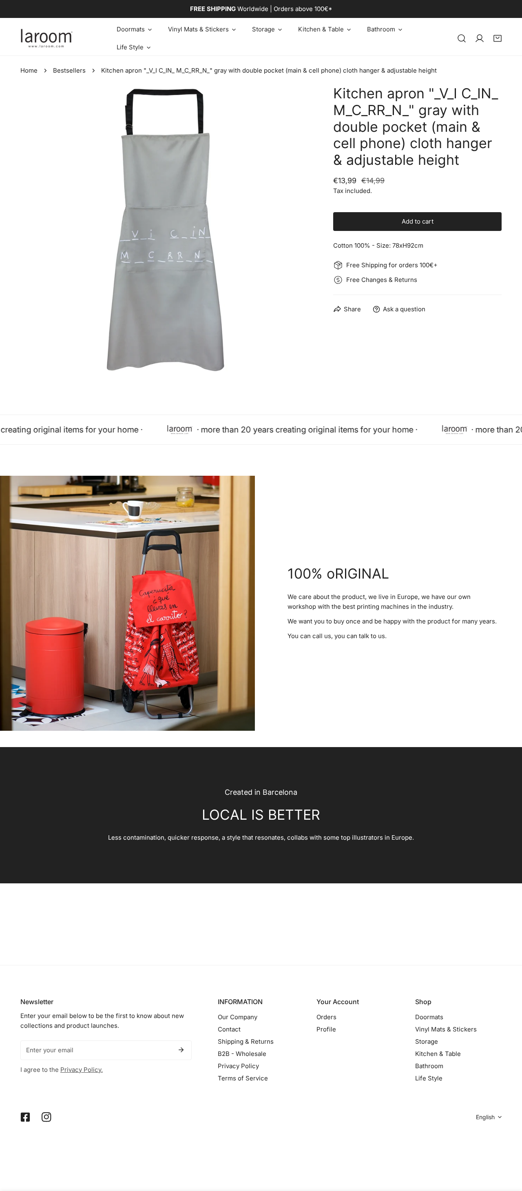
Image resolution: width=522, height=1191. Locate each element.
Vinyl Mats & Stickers (446, 1029)
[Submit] (181, 1049)
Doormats (429, 1017)
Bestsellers (69, 70)
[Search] (462, 38)
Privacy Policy (238, 1066)
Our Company (237, 1017)
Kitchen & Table (438, 1054)
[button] (134, 29)
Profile (326, 1029)
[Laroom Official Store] (46, 38)
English (485, 1116)
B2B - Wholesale (242, 1054)
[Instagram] (46, 1117)
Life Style (428, 1078)
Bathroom (429, 1066)
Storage (426, 1041)
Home (29, 70)
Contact (229, 1029)
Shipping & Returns (246, 1041)
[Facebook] (25, 1117)
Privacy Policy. (81, 1069)
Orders (326, 1017)
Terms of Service (243, 1078)
